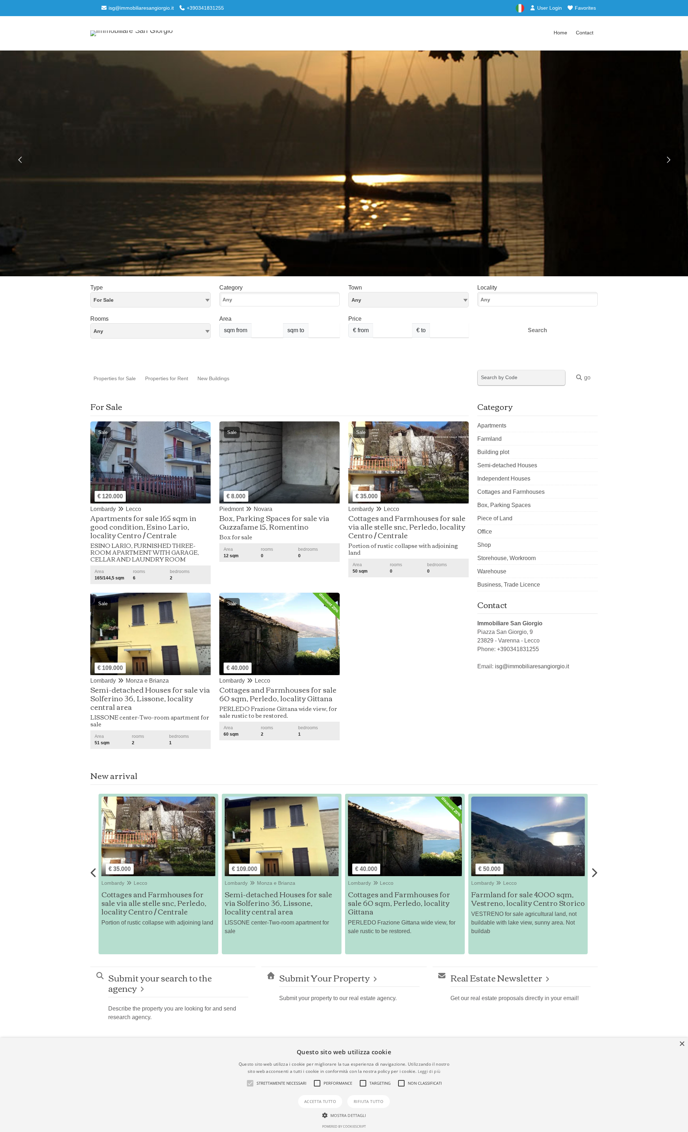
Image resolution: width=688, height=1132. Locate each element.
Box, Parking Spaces (504, 505)
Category (231, 288)
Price (355, 319)
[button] (250, 1083)
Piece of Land (494, 518)
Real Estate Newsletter (496, 978)
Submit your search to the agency (160, 983)
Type (96, 288)
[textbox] (408, 299)
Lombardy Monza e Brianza (136, 883)
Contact (584, 32)
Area (225, 319)
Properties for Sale (115, 378)
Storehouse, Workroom (506, 558)
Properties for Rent (166, 378)
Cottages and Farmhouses (511, 492)
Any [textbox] (98, 331)
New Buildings (213, 378)
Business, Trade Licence (508, 585)
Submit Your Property (324, 978)
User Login (549, 8)
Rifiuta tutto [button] (368, 1101)
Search (537, 330)
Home (560, 32)
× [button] (681, 1044)
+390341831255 (204, 8)
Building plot (493, 452)
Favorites (584, 8)
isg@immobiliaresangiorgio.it (140, 8)
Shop (484, 545)
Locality (487, 288)
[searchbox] (281, 301)
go (587, 377)
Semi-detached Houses (507, 465)
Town (355, 288)
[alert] (344, 1085)
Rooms (99, 319)
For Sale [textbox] (104, 300)
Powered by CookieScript (344, 1126)
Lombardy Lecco (248, 883)
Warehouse (491, 571)
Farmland (489, 439)
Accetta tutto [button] (320, 1101)
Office (484, 532)
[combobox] (150, 299)
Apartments (491, 425)
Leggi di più (429, 1071)
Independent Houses (503, 479)
